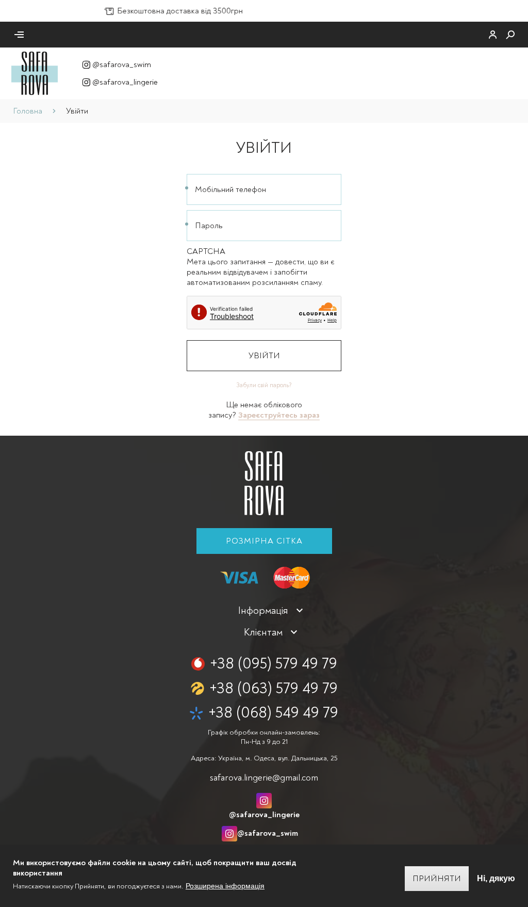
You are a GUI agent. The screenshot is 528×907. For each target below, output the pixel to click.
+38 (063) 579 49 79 (273, 688)
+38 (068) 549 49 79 (273, 712)
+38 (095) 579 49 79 (273, 663)
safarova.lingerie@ (264, 778)
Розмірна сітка (264, 541)
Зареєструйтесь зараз (279, 415)
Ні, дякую (496, 878)
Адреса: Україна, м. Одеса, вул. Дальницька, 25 (264, 758)
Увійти (264, 356)
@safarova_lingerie (125, 82)
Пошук (510, 34)
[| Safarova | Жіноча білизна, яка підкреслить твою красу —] (34, 73)
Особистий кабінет (493, 34)
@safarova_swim (121, 64)
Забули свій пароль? (264, 385)
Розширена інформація (225, 886)
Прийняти (436, 878)
